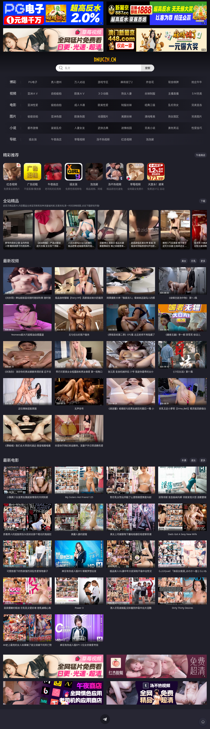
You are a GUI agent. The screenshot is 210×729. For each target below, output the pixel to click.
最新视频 (11, 260)
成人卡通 (79, 105)
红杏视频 (126, 139)
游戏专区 (103, 82)
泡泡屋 (150, 139)
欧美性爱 (103, 105)
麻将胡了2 (127, 82)
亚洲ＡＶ (33, 93)
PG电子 (32, 82)
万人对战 (79, 82)
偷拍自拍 (56, 105)
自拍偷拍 (56, 93)
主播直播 (173, 93)
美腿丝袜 (126, 116)
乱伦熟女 (173, 105)
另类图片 (196, 116)
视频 (13, 93)
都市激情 (33, 128)
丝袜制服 (150, 93)
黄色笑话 (173, 128)
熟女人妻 (126, 93)
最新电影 (11, 460)
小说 (13, 128)
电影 (13, 105)
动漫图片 (103, 116)
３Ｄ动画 (103, 93)
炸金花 (150, 82)
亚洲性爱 (33, 105)
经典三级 (150, 105)
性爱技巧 (196, 128)
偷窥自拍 (33, 116)
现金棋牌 (173, 82)
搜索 (147, 68)
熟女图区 (173, 116)
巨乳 (193, 260)
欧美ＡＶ (79, 93)
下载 (203, 200)
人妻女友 (79, 128)
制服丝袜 (126, 105)
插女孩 (33, 139)
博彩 (13, 82)
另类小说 (150, 128)
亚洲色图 (56, 116)
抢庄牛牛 (196, 82)
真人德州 (56, 82)
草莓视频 (79, 139)
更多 (203, 260)
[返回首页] (203, 722)
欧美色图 (79, 116)
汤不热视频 (103, 139)
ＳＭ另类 (196, 93)
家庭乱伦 (56, 128)
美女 (184, 260)
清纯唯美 (150, 116)
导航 (13, 139)
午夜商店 (56, 139)
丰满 (184, 460)
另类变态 (196, 105)
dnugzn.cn (105, 59)
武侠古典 (103, 128)
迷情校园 (126, 128)
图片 (13, 116)
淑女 (193, 460)
